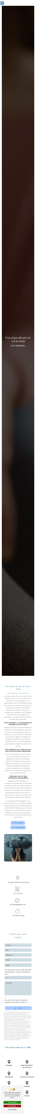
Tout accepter (12, 1102)
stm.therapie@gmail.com (18, 904)
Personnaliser (12, 1109)
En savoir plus (19, 823)
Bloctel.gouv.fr (18, 1038)
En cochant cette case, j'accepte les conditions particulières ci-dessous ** (16, 1001)
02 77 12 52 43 (18, 893)
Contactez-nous (19, 827)
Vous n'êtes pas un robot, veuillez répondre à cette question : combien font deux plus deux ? (18, 972)
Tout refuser (12, 1106)
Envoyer (20, 1008)
